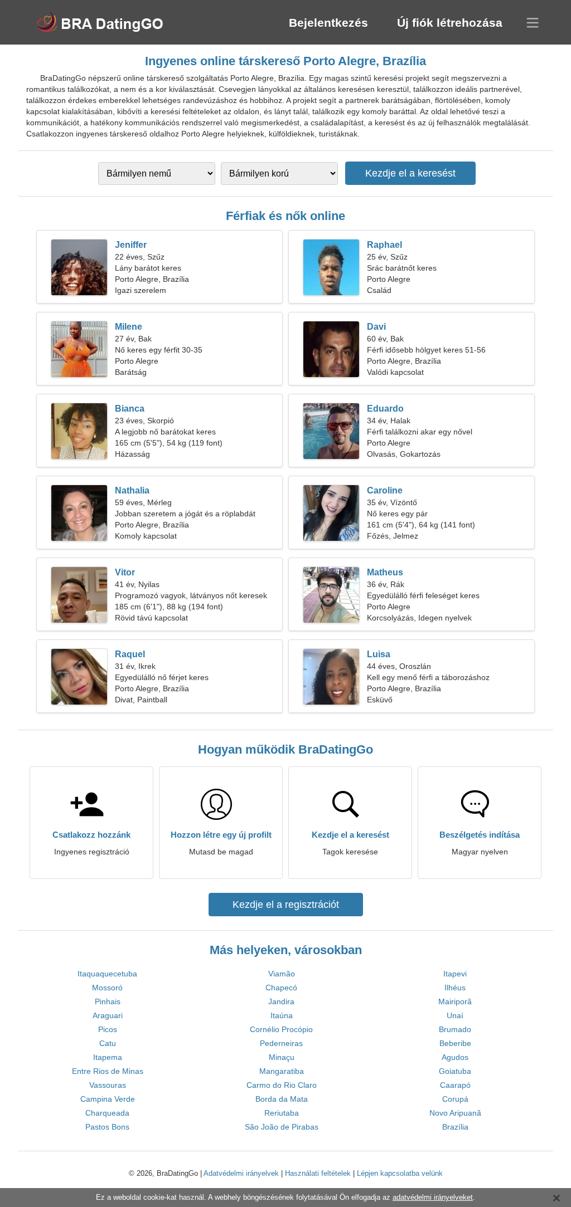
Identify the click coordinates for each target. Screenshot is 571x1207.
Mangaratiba (281, 1071)
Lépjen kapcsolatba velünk (400, 1173)
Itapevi (455, 973)
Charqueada (107, 1112)
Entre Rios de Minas (107, 1071)
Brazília (455, 1126)
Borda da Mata (281, 1098)
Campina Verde (107, 1098)
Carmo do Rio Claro (281, 1085)
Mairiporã (455, 1001)
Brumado (455, 1029)
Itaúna (281, 1015)
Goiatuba (455, 1071)
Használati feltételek (318, 1173)
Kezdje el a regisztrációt (286, 904)
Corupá (455, 1098)
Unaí (455, 1015)
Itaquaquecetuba (107, 973)
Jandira (281, 1001)
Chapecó (281, 987)
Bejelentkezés (328, 22)
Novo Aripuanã (455, 1112)
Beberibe (455, 1043)
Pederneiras (281, 1043)
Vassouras (107, 1085)
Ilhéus (455, 987)
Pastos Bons (107, 1126)
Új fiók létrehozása (449, 22)
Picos (107, 1029)
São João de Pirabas (281, 1126)
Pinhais (107, 1001)
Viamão (281, 973)
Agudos (455, 1057)
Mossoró (107, 987)
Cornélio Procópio (281, 1029)
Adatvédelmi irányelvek (241, 1173)
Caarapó (455, 1085)
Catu (107, 1043)
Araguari (108, 1015)
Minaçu (281, 1057)
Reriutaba (281, 1112)
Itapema (107, 1057)
